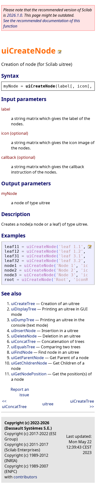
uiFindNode (21, 352)
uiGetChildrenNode (29, 363)
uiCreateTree (23, 303)
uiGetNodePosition (29, 374)
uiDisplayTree (23, 309)
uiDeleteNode (24, 336)
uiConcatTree (23, 341)
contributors (25, 477)
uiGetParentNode (27, 357)
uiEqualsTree (23, 347)
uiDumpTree (22, 320)
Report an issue (20, 392)
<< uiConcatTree (14, 403)
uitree (47, 404)
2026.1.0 (14, 15)
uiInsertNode (23, 330)
